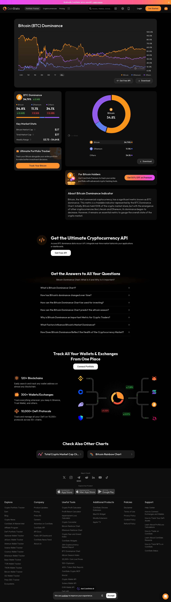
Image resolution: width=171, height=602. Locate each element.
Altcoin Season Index (70, 555)
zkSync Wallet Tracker (14, 540)
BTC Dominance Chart (71, 551)
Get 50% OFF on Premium (139, 177)
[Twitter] (64, 479)
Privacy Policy (130, 516)
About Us (37, 544)
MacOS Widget (99, 514)
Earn (6, 512)
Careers (37, 520)
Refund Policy (129, 524)
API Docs (37, 532)
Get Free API (61, 253)
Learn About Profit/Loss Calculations (154, 526)
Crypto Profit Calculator (71, 508)
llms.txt (64, 575)
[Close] (167, 2)
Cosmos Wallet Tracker (14, 552)
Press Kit (37, 516)
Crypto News (10, 520)
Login (139, 8)
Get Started (153, 8)
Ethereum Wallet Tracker (15, 556)
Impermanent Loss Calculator (69, 517)
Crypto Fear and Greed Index (71, 535)
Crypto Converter (69, 522)
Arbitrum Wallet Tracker (14, 544)
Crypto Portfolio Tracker (15, 508)
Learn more (97, 2)
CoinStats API (39, 528)
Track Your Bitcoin (37, 165)
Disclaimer (128, 508)
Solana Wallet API (69, 583)
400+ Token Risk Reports (72, 567)
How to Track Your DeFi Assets (154, 519)
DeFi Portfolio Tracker (14, 532)
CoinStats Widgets (69, 541)
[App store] (65, 491)
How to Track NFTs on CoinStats (154, 545)
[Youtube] (100, 479)
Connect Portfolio (85, 366)
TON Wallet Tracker (13, 564)
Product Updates (41, 508)
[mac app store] (85, 491)
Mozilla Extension (100, 518)
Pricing (37, 512)
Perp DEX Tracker (12, 580)
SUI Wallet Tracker (12, 576)
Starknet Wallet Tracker (14, 536)
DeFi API (65, 591)
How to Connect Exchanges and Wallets (154, 513)
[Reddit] (86, 479)
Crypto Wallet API (69, 579)
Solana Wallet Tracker (14, 548)
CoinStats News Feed (43, 540)
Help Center (150, 508)
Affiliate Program (11, 528)
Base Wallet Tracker (13, 560)
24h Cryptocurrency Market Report (70, 546)
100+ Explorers (68, 563)
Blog (6, 516)
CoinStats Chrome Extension (100, 509)
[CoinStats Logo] (11, 8)
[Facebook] (106, 479)
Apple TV (97, 522)
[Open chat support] (165, 596)
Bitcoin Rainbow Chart (71, 526)
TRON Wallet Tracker (13, 568)
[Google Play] (106, 491)
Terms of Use (129, 512)
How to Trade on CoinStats (152, 532)
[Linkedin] (93, 479)
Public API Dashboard (43, 536)
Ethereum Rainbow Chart (72, 530)
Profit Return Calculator (71, 512)
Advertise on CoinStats (43, 524)
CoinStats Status (151, 551)
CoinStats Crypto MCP (71, 571)
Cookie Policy (129, 520)
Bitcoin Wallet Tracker (14, 572)
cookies (64, 595)
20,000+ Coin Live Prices (72, 559)
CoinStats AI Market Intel (14, 524)
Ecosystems (9, 584)
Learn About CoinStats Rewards (154, 539)
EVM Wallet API (68, 587)
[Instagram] (70, 479)
